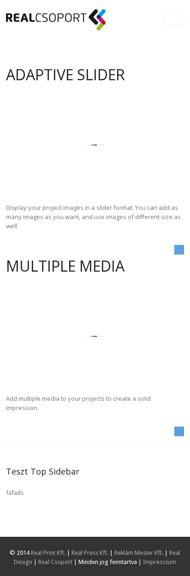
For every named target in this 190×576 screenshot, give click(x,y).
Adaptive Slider (65, 74)
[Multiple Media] (95, 336)
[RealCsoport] (56, 19)
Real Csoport (55, 561)
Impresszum (159, 561)
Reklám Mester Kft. (138, 552)
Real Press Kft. (89, 552)
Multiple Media (65, 266)
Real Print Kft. (48, 552)
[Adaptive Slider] (95, 145)
